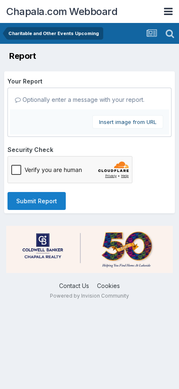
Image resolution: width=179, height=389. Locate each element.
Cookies (108, 285)
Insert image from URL (128, 122)
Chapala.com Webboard (61, 11)
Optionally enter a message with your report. (82, 99)
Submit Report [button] (36, 201)
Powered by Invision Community (89, 296)
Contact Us (74, 285)
